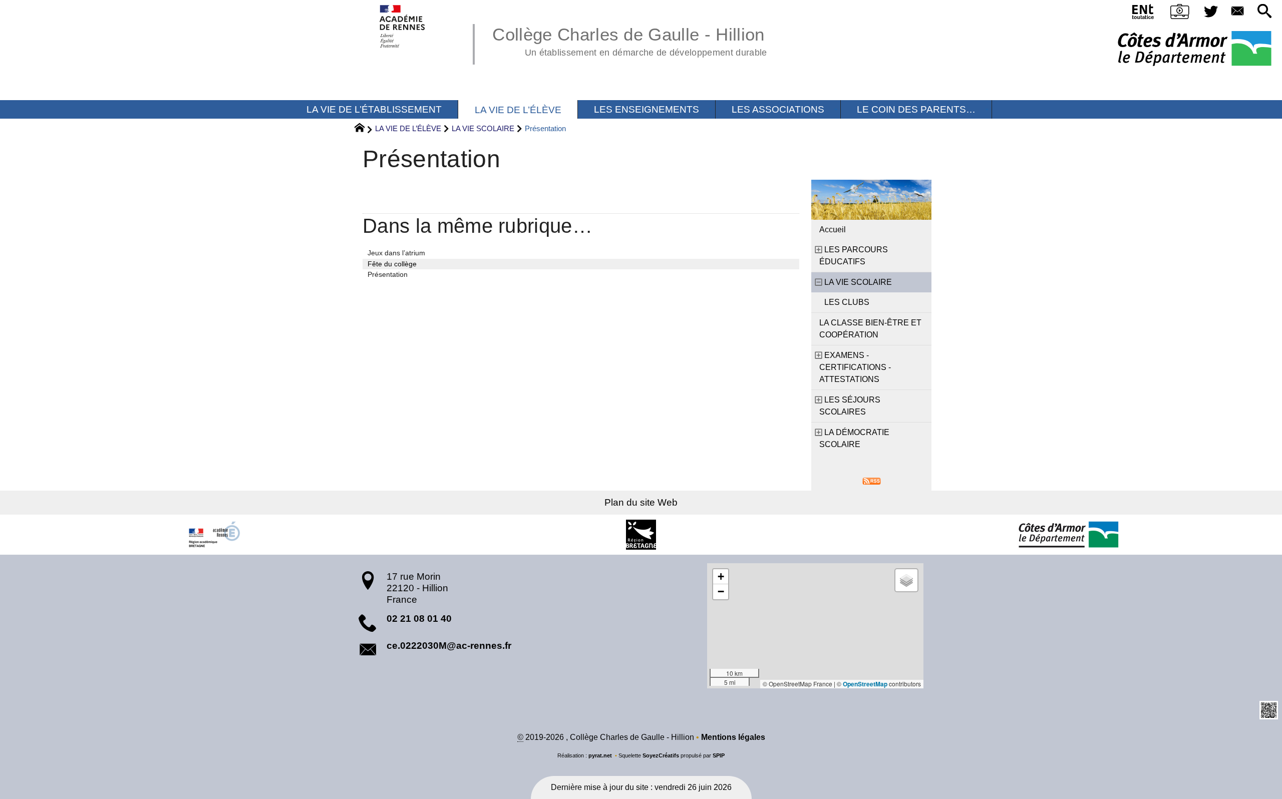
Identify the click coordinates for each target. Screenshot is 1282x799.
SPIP (719, 755)
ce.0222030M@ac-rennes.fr (449, 645)
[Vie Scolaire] (1179, 13)
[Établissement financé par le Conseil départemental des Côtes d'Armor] (1194, 49)
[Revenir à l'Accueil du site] (364, 129)
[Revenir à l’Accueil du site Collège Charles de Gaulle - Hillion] (403, 26)
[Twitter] (1210, 12)
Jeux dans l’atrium (396, 253)
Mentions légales (733, 737)
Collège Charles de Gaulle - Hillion (629, 40)
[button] (1264, 12)
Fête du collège (392, 264)
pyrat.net (600, 755)
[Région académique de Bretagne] (214, 535)
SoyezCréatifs (661, 755)
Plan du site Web (641, 502)
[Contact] (1237, 12)
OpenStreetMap (865, 683)
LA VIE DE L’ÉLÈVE (408, 128)
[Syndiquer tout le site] (871, 480)
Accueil (832, 229)
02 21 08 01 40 (419, 618)
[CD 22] (1068, 535)
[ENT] (1144, 13)
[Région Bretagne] (641, 535)
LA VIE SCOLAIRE (483, 128)
